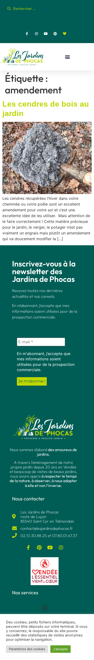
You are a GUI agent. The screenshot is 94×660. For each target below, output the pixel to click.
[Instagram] (36, 33)
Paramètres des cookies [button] (27, 649)
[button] (68, 57)
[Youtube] (45, 33)
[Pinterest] (55, 33)
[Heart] (64, 33)
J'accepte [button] (60, 649)
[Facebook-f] (27, 33)
